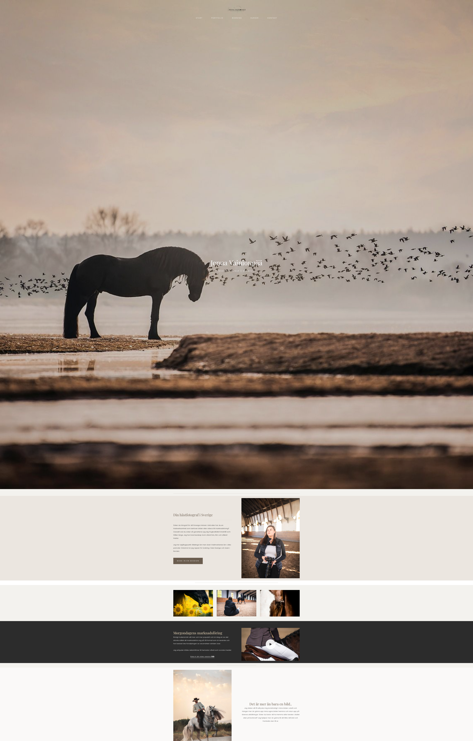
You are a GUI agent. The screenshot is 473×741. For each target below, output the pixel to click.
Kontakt (272, 18)
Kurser (255, 18)
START (199, 18)
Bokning (237, 18)
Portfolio (217, 18)
